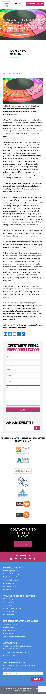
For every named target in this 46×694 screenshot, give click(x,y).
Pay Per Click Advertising (11, 577)
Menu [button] (20, 4)
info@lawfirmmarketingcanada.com (18, 652)
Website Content (9, 611)
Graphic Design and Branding (13, 608)
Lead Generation (9, 627)
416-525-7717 (10, 656)
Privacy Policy (26, 691)
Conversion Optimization (11, 624)
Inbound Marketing (9, 583)
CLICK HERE (23, 544)
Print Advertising (8, 614)
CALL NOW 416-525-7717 (35, 4)
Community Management (11, 580)
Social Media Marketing (11, 574)
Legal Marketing (8, 633)
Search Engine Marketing (11, 571)
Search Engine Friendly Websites (14, 636)
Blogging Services (9, 589)
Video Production (9, 602)
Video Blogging (8, 605)
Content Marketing (9, 586)
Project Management (10, 630)
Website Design (8, 599)
